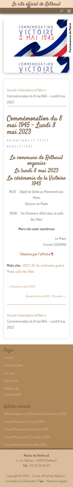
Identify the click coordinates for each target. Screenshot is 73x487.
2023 (26, 265)
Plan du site (11, 380)
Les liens (9, 373)
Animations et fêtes (31, 90)
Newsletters (20, 146)
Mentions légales (57, 481)
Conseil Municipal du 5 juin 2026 (24, 421)
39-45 (35, 265)
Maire (10, 271)
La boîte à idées (13, 365)
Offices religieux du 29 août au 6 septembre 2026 (35, 413)
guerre (59, 265)
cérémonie (47, 265)
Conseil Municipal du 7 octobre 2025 (27, 437)
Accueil (11, 90)
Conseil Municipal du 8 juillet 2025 (25, 444)
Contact (8, 357)
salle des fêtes (24, 271)
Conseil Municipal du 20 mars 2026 (26, 429)
